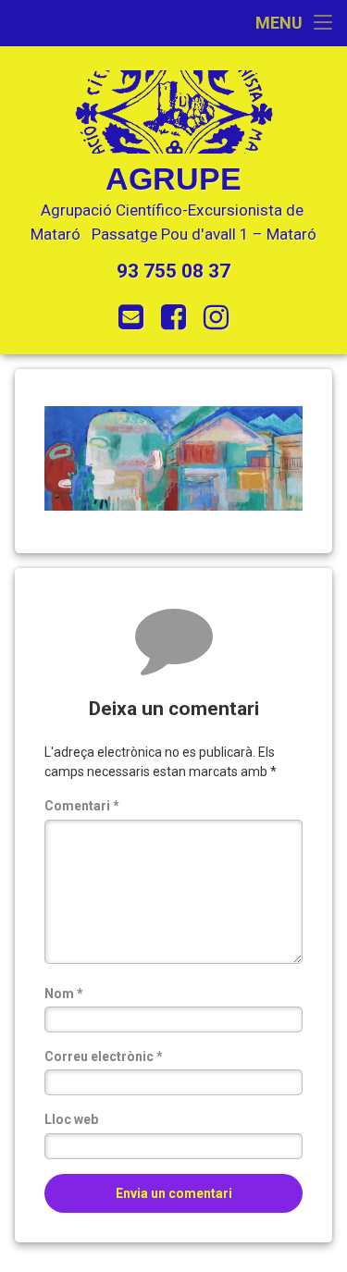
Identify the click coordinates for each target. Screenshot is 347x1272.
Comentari (81, 805)
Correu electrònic (103, 1056)
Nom (63, 993)
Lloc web (71, 1119)
